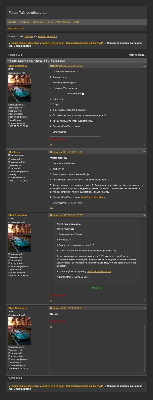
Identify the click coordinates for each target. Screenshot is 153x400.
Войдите (29, 36)
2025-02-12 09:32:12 (72, 66)
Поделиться (56, 66)
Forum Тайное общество (25, 43)
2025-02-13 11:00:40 (72, 152)
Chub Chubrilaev (17, 66)
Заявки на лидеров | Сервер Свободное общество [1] (73, 43)
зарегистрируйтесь (47, 36)
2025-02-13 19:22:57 (72, 308)
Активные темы (16, 28)
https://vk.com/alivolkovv (93, 197)
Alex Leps (14, 152)
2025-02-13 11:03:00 (72, 215)
